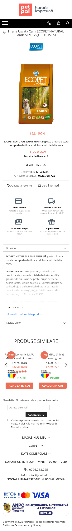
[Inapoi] (3, 32)
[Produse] (5, 24)
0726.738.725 (38, 469)
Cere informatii (50, 185)
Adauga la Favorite (21, 185)
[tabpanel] (36, 94)
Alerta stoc (37, 165)
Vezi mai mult (15, 307)
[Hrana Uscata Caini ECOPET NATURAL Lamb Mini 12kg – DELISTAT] (36, 94)
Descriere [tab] (11, 248)
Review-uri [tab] (13, 322)
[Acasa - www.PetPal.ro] (36, 9)
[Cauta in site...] (67, 23)
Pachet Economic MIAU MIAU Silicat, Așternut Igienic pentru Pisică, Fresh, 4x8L (19, 356)
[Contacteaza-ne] (49, 23)
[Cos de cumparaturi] (59, 23)
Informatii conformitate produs (23, 314)
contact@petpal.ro (38, 475)
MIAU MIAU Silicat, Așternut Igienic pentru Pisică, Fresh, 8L (53, 356)
